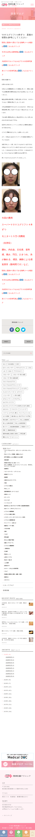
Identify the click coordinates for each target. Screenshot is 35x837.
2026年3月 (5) (10, 671)
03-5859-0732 (6, 804)
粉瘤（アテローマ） (9, 542)
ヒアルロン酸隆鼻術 (9, 545)
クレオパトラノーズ (8, 392)
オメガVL (24, 388)
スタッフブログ (8, 585)
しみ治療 (6, 562)
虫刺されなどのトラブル (10, 480)
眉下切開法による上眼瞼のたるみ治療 (13, 457)
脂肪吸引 (6, 468)
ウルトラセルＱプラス (9, 381)
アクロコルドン (18, 371)
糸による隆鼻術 (24, 419)
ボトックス (7, 497)
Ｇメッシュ (14, 437)
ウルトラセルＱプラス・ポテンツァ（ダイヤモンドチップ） (17, 451)
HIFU (17, 364)
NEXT (29, 341)
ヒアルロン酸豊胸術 (9, 511)
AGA (4, 364)
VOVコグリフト (10, 28)
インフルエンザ (8, 503)
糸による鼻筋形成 (20, 423)
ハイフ (5, 413)
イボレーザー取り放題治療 (10, 378)
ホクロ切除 (6, 416)
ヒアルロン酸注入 (8, 485)
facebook (12, 329)
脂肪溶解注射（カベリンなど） (11, 491)
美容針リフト (25, 426)
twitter (23, 329)
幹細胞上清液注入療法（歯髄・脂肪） (13, 574)
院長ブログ (7, 448)
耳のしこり (7, 488)
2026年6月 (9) (10, 662)
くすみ (29, 367)
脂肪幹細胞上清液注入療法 (10, 433)
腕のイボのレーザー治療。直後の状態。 (13, 630)
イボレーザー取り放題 (19, 374)
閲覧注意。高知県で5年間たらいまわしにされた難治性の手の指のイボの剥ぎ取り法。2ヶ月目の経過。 (14, 613)
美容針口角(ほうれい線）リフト (12, 462)
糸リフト (19, 28)
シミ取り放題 (16, 395)
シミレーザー (6, 395)
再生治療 (5, 419)
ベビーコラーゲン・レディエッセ (12, 471)
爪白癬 (6, 551)
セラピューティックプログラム (11, 399)
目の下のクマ (14, 419)
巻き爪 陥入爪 (8, 560)
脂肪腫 (6, 477)
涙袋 (5, 531)
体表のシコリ (7, 494)
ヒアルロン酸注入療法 (9, 514)
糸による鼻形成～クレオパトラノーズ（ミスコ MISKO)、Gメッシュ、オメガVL (18, 465)
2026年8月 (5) (10, 657)
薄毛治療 (22, 433)
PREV (6, 341)
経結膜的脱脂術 (14, 426)
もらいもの (7, 500)
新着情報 (6, 590)
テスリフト (14, 409)
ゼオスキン (6, 409)
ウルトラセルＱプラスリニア (11, 388)
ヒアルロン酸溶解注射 (9, 520)
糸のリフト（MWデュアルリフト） (11, 24)
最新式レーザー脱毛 (9, 525)
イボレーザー (6, 374)
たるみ (15, 28)
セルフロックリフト (8, 402)
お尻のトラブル (8, 557)
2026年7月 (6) (10, 660)
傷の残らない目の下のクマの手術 (20, 416)
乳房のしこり (7, 554)
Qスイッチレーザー (8, 367)
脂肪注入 (6, 577)
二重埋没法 (7, 548)
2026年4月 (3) (10, 668)
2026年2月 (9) (10, 673)
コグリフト (20, 392)
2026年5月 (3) (10, 665)
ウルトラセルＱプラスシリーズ (11, 385)
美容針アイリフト (8, 474)
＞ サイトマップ (7, 815)
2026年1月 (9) (10, 676)
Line (17, 329)
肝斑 (4, 430)
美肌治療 (6, 460)
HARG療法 (11, 364)
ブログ (6, 571)
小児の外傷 (7, 528)
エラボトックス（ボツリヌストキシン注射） (15, 517)
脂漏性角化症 (11, 430)
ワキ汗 (6, 534)
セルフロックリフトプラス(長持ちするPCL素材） (17, 406)
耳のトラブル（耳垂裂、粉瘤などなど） (14, 454)
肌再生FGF (7, 565)
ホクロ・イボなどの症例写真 (11, 568)
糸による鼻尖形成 (8, 423)
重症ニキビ (6, 437)
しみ (4, 371)
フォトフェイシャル (24, 413)
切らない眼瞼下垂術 (9, 540)
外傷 (5, 483)
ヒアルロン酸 (13, 413)
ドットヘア (23, 409)
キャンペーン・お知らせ (10, 522)
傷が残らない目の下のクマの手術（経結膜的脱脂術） (17, 505)
